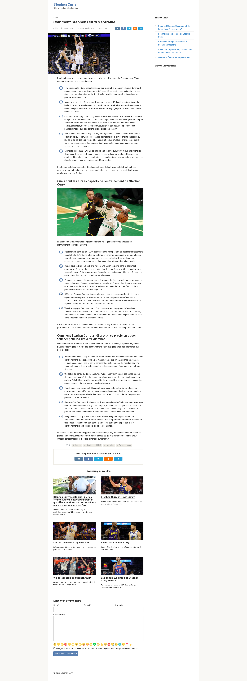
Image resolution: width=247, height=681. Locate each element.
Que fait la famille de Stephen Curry (174, 57)
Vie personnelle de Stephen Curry (72, 577)
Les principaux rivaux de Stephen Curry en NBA (119, 579)
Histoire (89, 445)
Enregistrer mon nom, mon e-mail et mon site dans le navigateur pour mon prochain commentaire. (97, 648)
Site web (119, 605)
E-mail (87, 605)
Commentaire (59, 614)
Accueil (56, 17)
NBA (99, 445)
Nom (56, 605)
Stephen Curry (65, 4)
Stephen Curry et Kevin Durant (118, 496)
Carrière (78, 445)
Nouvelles (110, 445)
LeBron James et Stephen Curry (71, 542)
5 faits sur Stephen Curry (115, 542)
